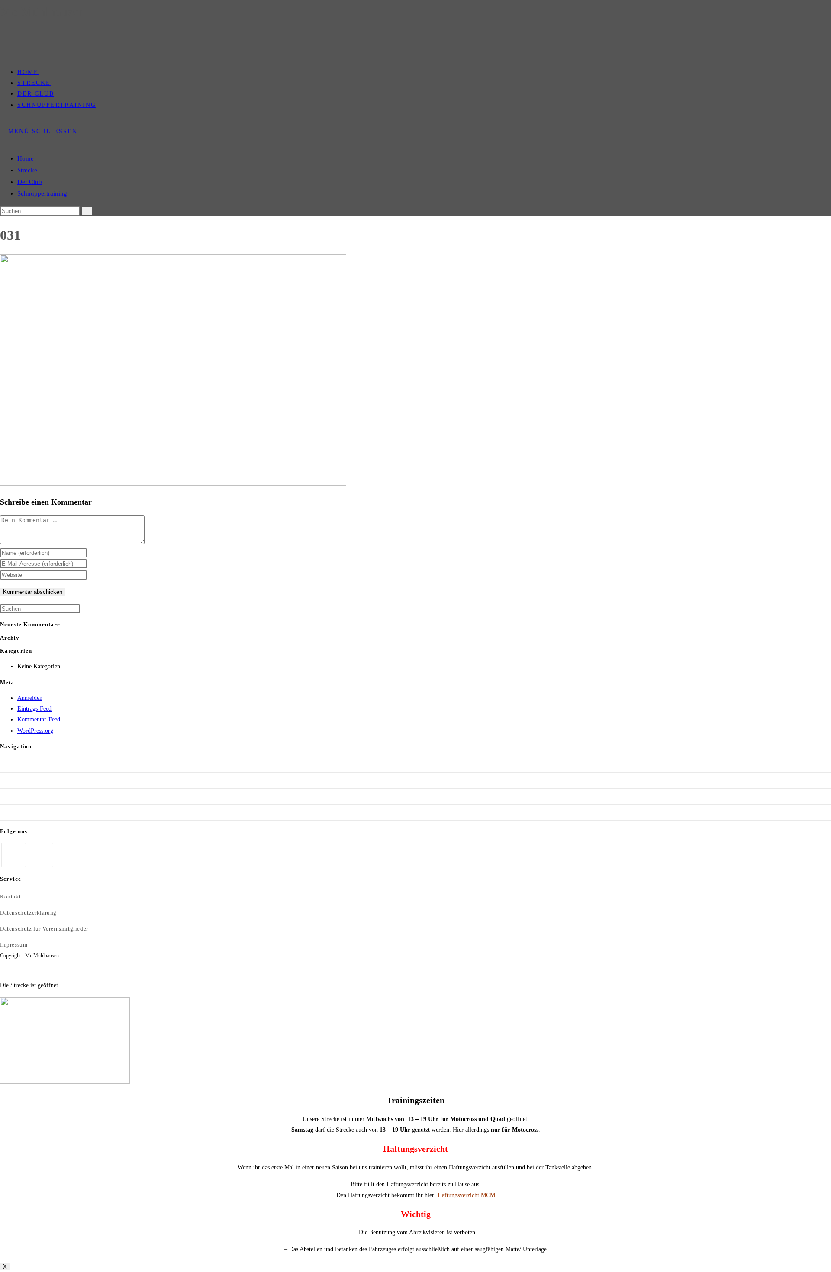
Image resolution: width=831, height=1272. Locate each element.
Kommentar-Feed (38, 719)
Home (25, 158)
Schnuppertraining (42, 193)
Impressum (13, 944)
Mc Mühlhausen (42, 11)
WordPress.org (35, 731)
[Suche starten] (87, 211)
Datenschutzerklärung (28, 912)
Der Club (29, 181)
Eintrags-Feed (34, 708)
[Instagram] (41, 855)
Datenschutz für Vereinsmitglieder (44, 928)
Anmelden (29, 698)
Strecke (27, 170)
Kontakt (10, 896)
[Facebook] (13, 855)
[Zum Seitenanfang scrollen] (2, 969)
